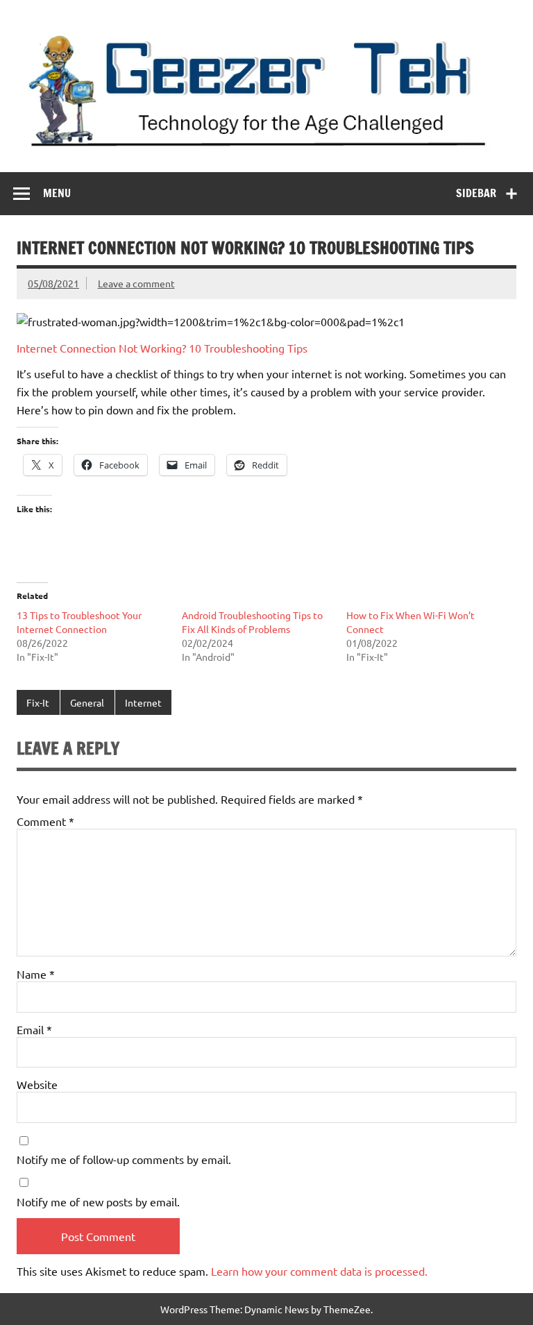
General (87, 702)
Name (36, 973)
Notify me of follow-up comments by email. (124, 1159)
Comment (45, 821)
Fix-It (37, 702)
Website (37, 1084)
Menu (57, 193)
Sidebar (476, 193)
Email (34, 1029)
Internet (143, 702)
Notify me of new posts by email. (98, 1201)
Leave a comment (136, 283)
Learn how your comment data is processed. (319, 1271)
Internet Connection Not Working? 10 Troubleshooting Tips (162, 348)
